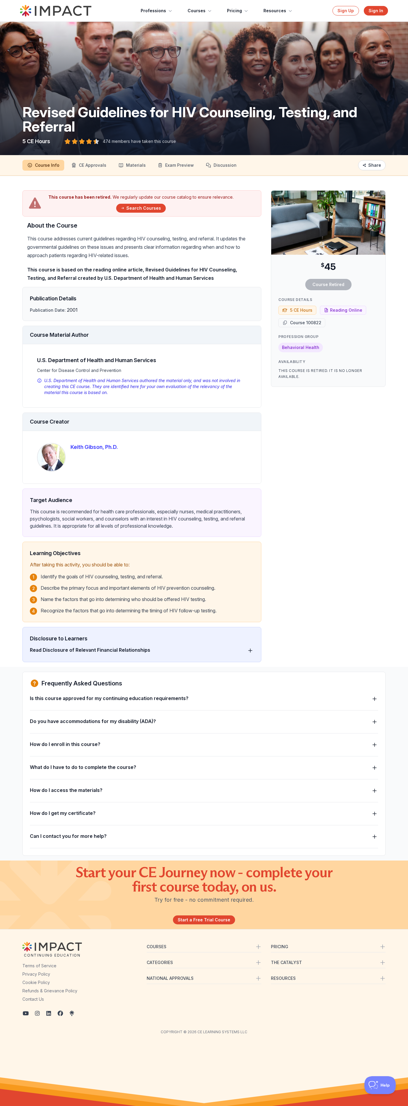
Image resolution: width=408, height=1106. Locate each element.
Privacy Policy (36, 974)
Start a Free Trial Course (204, 919)
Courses (196, 10)
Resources (274, 10)
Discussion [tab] (225, 165)
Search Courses (143, 208)
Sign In (376, 10)
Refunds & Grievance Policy (49, 990)
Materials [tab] (136, 165)
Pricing (234, 10)
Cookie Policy (36, 982)
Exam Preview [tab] (179, 165)
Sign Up (346, 10)
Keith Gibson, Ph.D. (94, 447)
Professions (153, 10)
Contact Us (33, 999)
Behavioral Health (300, 347)
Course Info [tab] (47, 165)
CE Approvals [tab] (92, 165)
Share (374, 165)
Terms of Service (39, 965)
